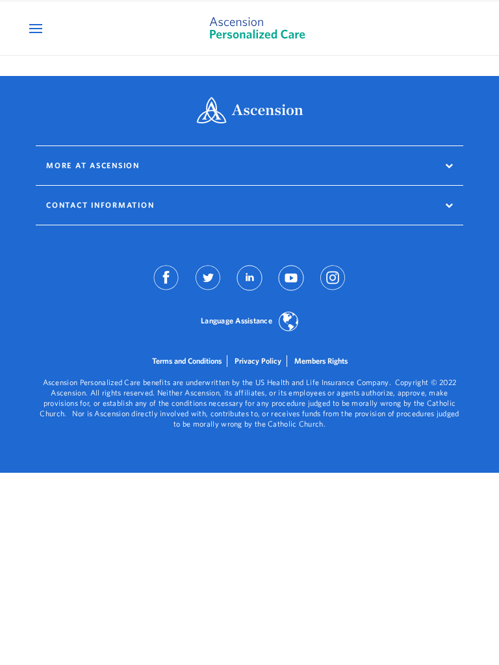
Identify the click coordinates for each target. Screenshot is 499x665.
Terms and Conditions (187, 361)
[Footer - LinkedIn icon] (249, 286)
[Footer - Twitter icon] (208, 286)
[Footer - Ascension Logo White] (249, 111)
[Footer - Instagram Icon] (333, 286)
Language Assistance (236, 320)
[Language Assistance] (288, 323)
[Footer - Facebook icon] (166, 286)
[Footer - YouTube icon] (291, 286)
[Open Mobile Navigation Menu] (37, 28)
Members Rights (321, 361)
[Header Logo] (249, 28)
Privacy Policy (258, 361)
